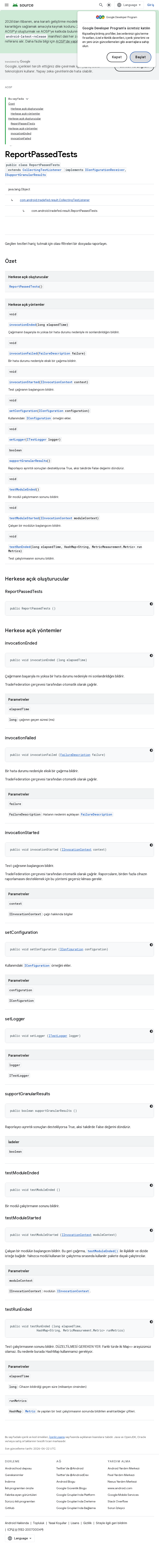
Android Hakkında (17, 1523)
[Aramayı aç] (101, 4)
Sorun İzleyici (116, 1508)
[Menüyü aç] (6, 5)
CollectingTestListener (42, 170)
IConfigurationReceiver (105, 170)
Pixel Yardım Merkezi (121, 1475)
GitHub (9, 1508)
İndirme (10, 1481)
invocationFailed (23, 353)
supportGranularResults (28, 461)
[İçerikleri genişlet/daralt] (27, 98)
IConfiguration (51, 411)
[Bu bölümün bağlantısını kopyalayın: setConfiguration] (42, 932)
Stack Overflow (118, 1501)
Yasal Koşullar (57, 1523)
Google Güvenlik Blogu (71, 1488)
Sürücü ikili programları (20, 1501)
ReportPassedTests (24, 286)
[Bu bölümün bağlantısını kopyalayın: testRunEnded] (36, 1309)
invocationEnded (22, 325)
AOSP (8, 87)
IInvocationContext (56, 382)
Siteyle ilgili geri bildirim (111, 1523)
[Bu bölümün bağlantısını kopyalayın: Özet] (21, 261)
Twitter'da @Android (69, 1468)
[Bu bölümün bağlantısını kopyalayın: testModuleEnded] (43, 1173)
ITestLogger (37, 439)
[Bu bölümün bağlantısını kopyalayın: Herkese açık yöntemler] (66, 630)
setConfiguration (23, 411)
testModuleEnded (22, 489)
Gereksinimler (14, 1475)
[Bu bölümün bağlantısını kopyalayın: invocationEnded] (41, 643)
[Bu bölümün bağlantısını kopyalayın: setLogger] (29, 1019)
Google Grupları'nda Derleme (75, 1501)
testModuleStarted (24, 518)
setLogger (17, 439)
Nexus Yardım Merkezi (122, 1481)
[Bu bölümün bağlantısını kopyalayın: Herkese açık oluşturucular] (73, 579)
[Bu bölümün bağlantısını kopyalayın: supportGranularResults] (54, 1094)
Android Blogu (65, 1481)
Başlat (140, 57)
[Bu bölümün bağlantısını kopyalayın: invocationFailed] (40, 738)
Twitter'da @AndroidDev (72, 1475)
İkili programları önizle (19, 1488)
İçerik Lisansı (57, 1437)
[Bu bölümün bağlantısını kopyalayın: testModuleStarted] (45, 1218)
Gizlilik (87, 1523)
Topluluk (38, 1523)
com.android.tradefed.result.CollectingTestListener (55, 200)
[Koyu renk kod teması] (151, 603)
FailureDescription (54, 353)
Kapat (117, 57)
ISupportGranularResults (25, 175)
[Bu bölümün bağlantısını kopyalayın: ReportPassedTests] (46, 591)
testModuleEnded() (103, 1251)
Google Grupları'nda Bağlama (76, 1508)
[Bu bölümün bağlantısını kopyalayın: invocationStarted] (43, 833)
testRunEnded (19, 547)
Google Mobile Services (123, 1495)
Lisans (75, 1523)
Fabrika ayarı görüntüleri (21, 1495)
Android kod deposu (18, 1468)
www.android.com (120, 1488)
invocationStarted (24, 382)
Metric (30, 1411)
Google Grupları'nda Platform (75, 1495)
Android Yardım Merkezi (124, 1468)
